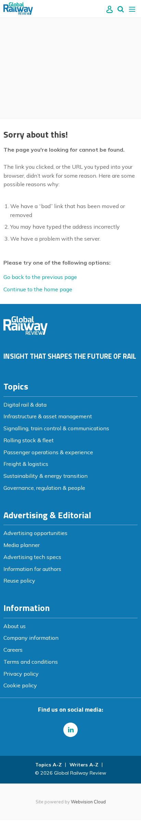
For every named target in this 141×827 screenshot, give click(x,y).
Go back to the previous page (40, 276)
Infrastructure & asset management (47, 416)
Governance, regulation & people (44, 487)
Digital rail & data (25, 404)
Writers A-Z (83, 765)
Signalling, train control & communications (56, 428)
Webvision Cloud (88, 801)
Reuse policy (19, 580)
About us (14, 626)
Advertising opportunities (35, 533)
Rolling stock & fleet (28, 440)
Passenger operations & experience (48, 452)
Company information (31, 637)
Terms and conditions (30, 661)
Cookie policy (20, 685)
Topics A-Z (48, 765)
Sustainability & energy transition (45, 475)
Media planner (21, 545)
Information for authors (32, 568)
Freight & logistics (25, 463)
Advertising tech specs (32, 557)
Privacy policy (21, 673)
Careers (13, 649)
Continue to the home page (37, 289)
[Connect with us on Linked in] (70, 730)
